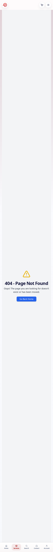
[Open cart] (42, 5)
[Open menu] (48, 5)
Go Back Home (26, 299)
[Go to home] (5, 5)
